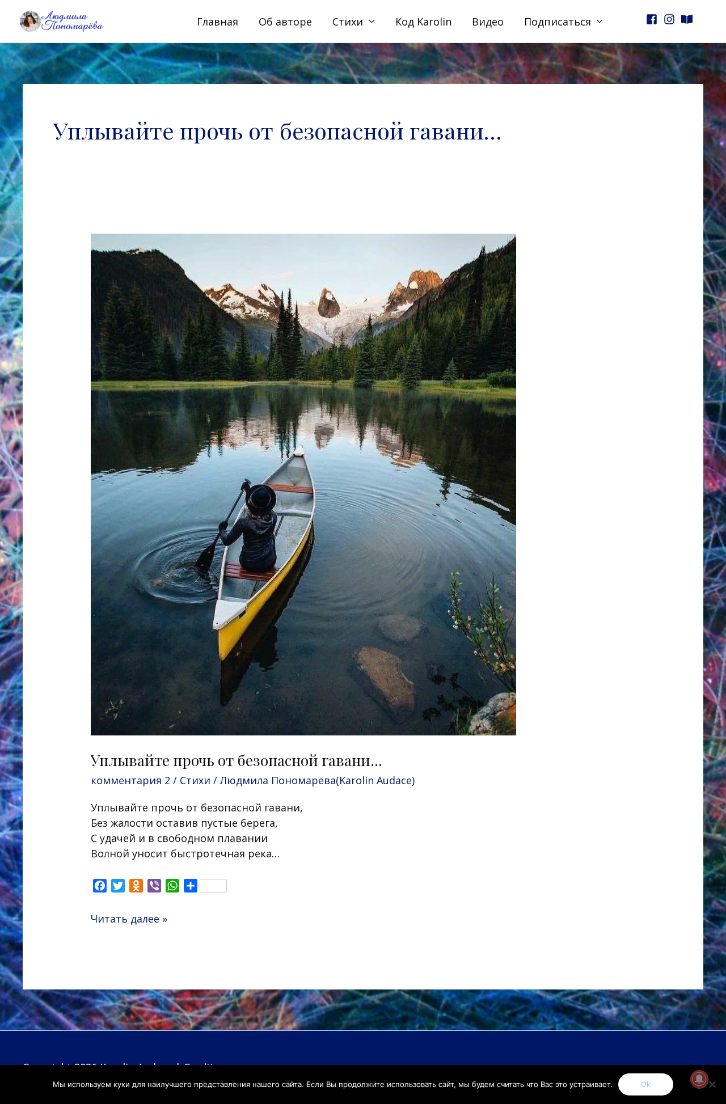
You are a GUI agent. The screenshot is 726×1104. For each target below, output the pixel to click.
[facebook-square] (653, 19)
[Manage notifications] (699, 1079)
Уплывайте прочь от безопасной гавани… (236, 760)
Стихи (347, 21)
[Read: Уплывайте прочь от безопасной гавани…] (303, 483)
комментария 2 (130, 780)
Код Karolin (423, 21)
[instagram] (671, 19)
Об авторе (285, 21)
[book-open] (688, 19)
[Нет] (711, 1084)
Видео (488, 21)
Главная (217, 21)
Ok (646, 1084)
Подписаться (557, 21)
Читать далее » (129, 918)
